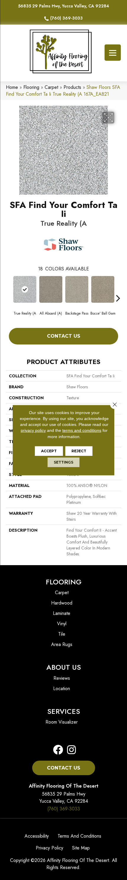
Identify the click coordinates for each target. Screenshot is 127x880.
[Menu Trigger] (113, 52)
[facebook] (58, 750)
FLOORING (64, 582)
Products (72, 87)
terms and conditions (81, 430)
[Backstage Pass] (77, 289)
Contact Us (63, 336)
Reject (78, 451)
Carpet (51, 87)
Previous (8, 289)
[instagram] (70, 750)
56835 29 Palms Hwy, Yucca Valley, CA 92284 (63, 6)
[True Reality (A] (25, 289)
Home (12, 87)
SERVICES (63, 711)
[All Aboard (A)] (51, 289)
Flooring (31, 87)
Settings (63, 462)
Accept (49, 451)
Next (118, 289)
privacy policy (33, 430)
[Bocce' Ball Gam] (103, 289)
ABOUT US (63, 667)
